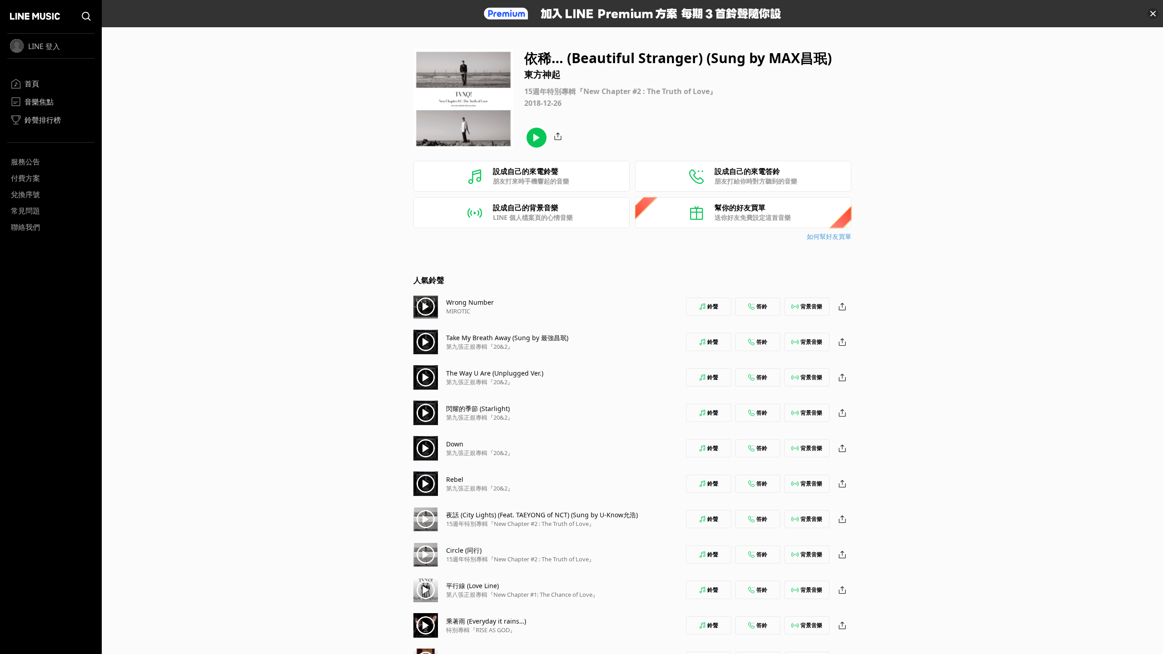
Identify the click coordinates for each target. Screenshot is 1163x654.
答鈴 (761, 306)
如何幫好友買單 (829, 236)
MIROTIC (458, 311)
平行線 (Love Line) (472, 585)
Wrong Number (470, 302)
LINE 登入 (44, 46)
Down (454, 444)
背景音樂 (811, 306)
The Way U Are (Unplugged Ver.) (494, 373)
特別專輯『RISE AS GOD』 (481, 630)
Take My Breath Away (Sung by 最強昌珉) (507, 337)
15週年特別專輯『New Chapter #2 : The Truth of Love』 (520, 524)
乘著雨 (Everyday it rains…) (486, 621)
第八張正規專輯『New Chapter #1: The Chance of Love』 (522, 594)
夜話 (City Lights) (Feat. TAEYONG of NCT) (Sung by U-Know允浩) (542, 514)
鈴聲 (712, 306)
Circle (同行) (464, 550)
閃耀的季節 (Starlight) (478, 408)
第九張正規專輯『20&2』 (479, 346)
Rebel (454, 479)
